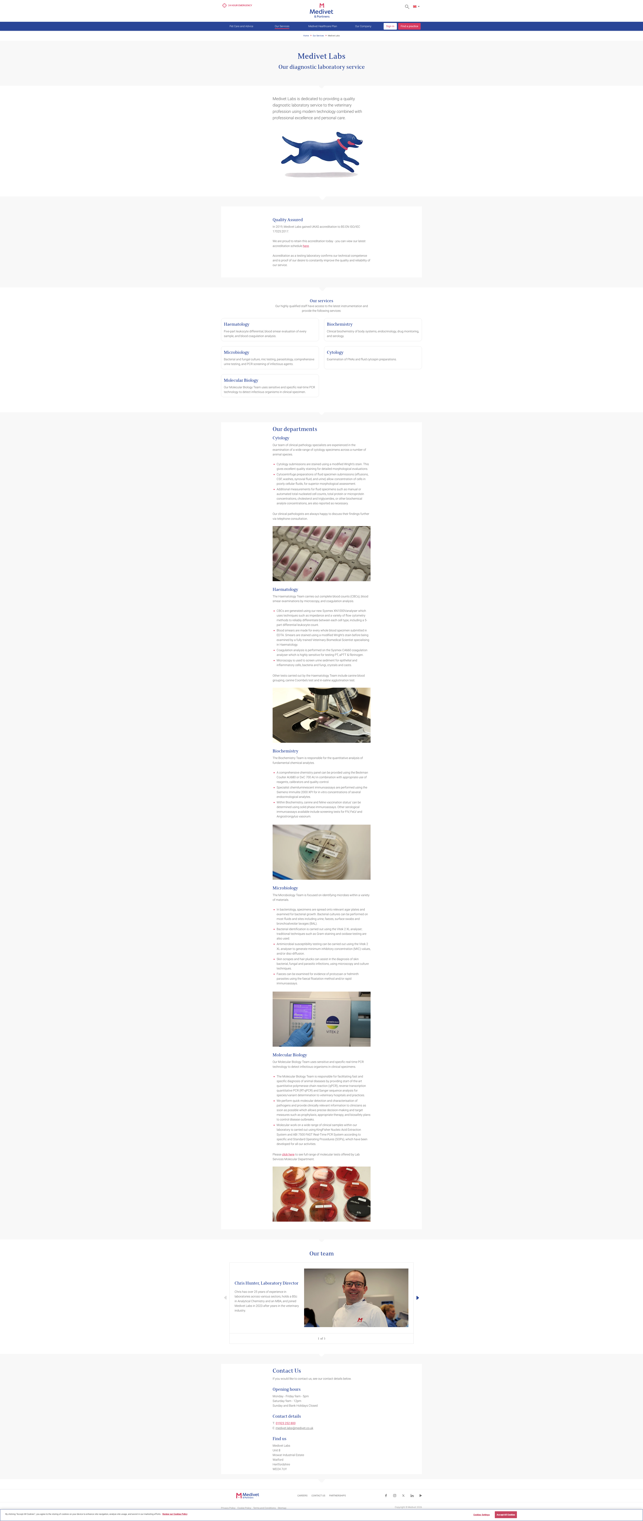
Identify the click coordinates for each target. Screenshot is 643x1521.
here (306, 246)
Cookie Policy (244, 1508)
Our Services (318, 35)
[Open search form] (408, 7)
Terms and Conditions (264, 1508)
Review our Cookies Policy (174, 1514)
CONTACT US (318, 1495)
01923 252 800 (286, 1423)
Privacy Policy (228, 1508)
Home (306, 35)
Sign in (390, 26)
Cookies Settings (481, 1514)
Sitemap (282, 1508)
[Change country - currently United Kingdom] (417, 6)
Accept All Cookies (506, 1514)
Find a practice (409, 26)
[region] (321, 1515)
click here (288, 1154)
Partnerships (337, 1495)
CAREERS (302, 1495)
